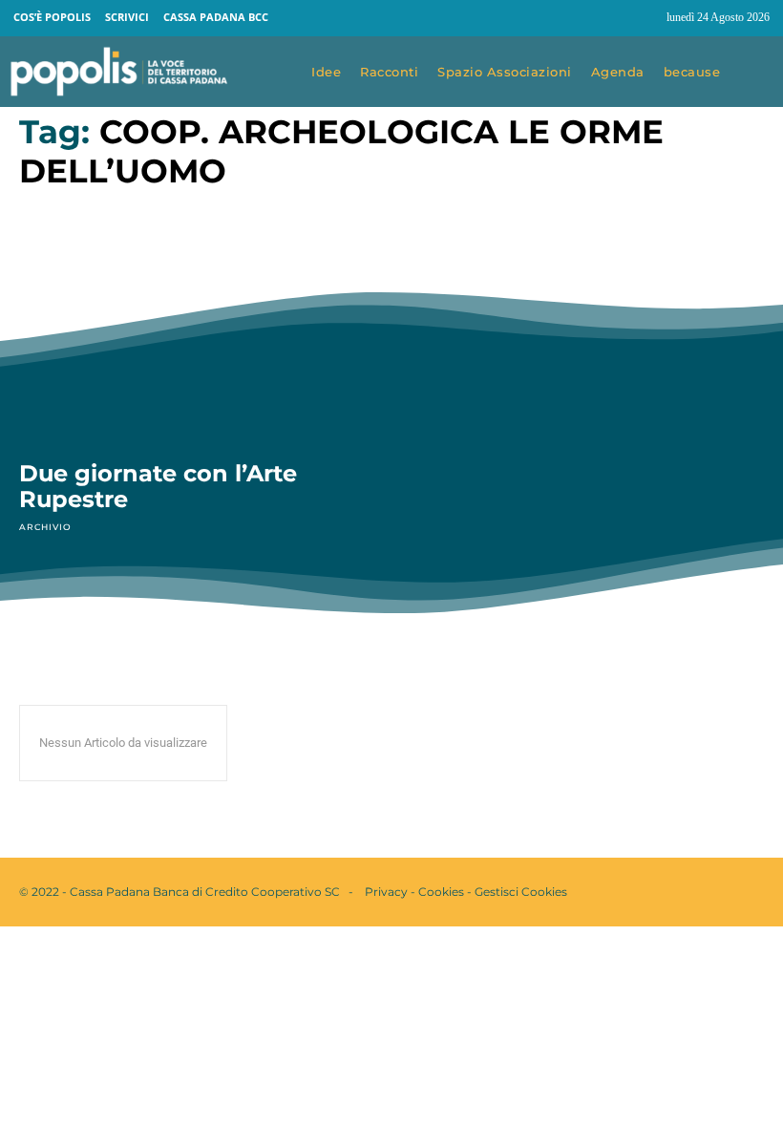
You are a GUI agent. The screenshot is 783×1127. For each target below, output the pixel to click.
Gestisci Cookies (521, 891)
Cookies (441, 891)
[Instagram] (643, 18)
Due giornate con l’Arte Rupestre (158, 486)
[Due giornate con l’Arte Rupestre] (195, 335)
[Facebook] (607, 18)
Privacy (386, 891)
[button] (756, 72)
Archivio (45, 526)
